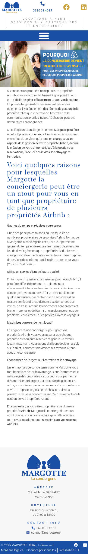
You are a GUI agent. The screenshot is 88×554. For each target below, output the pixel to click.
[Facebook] (76, 545)
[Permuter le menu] (44, 35)
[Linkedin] (85, 545)
